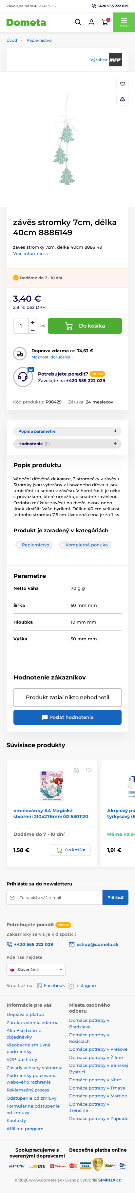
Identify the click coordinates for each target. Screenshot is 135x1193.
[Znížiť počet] (33, 330)
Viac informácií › (30, 253)
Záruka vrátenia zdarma (33, 1022)
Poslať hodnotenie (71, 717)
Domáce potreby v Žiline (96, 1057)
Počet (21, 326)
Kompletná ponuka (87, 544)
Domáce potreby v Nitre (95, 1079)
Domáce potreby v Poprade (98, 1118)
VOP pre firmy (22, 1059)
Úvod (12, 40)
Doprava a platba (25, 1014)
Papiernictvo (39, 40)
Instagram (86, 985)
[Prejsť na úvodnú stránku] (26, 22)
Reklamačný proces (28, 1089)
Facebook (54, 985)
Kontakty (16, 1120)
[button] (78, 22)
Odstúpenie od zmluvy (31, 1098)
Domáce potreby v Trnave (97, 1087)
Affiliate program (25, 1128)
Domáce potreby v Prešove (98, 1049)
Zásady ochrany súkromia (35, 1067)
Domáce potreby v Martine (98, 1095)
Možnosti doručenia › (52, 357)
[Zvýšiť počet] (33, 322)
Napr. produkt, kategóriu (49, 53)
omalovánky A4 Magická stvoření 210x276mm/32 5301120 (50, 813)
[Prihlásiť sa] (91, 22)
